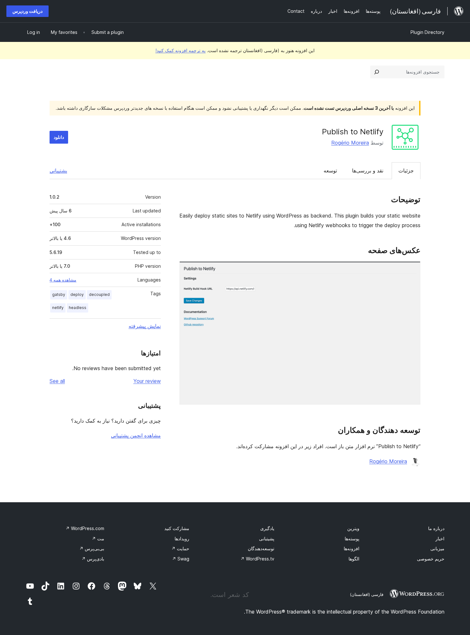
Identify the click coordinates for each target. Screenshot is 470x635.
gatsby (58, 294)
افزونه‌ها (351, 548)
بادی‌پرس (93, 558)
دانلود (59, 137)
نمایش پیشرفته (145, 326)
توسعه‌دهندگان (261, 548)
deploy (77, 294)
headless (77, 307)
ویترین (353, 528)
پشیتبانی (266, 538)
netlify (58, 307)
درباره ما (436, 528)
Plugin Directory (427, 32)
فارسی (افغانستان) (366, 594)
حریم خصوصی (430, 558)
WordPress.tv (257, 558)
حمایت (180, 548)
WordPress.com (85, 528)
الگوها (354, 558)
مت (98, 538)
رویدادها (182, 538)
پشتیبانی (58, 170)
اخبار (439, 538)
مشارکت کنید (176, 528)
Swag (180, 558)
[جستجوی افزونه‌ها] (376, 72)
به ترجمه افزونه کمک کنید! (180, 50)
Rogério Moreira (350, 142)
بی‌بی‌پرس (91, 548)
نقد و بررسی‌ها (367, 170)
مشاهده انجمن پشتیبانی (136, 435)
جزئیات (406, 170)
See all (57, 381)
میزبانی (437, 548)
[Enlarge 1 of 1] (412, 270)
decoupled (99, 294)
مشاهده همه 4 (63, 279)
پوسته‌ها (352, 538)
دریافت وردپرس (27, 11)
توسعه (330, 170)
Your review (147, 381)
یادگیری (267, 528)
